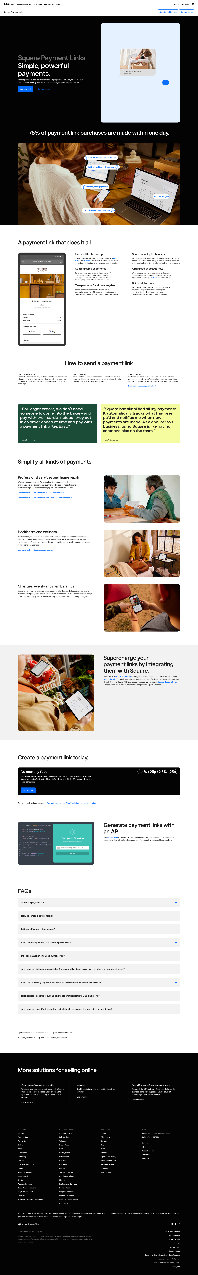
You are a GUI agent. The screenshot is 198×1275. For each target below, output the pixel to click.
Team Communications (27, 1188)
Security (176, 1243)
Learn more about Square (35, 550)
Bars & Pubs (64, 1145)
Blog (102, 1145)
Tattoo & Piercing (66, 1172)
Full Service (64, 1137)
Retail (61, 1149)
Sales (103, 1149)
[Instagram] (179, 1224)
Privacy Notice (174, 1239)
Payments (22, 1141)
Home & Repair (65, 1188)
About (144, 1147)
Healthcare (63, 1203)
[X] (172, 1224)
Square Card (23, 1176)
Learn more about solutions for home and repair (44, 498)
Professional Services (68, 1184)
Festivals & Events (66, 1196)
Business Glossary (108, 1164)
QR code (86, 261)
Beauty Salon (64, 1153)
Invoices (21, 1149)
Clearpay (153, 277)
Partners (145, 1159)
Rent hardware (107, 1172)
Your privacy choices (172, 1231)
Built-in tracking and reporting (101, 167)
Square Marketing (123, 676)
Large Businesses (66, 1192)
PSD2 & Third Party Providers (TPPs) (165, 1263)
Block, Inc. (176, 1267)
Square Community (108, 1157)
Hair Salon (63, 1160)
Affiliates (146, 1155)
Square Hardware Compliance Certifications (162, 1255)
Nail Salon (63, 1164)
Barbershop (64, 1157)
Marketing (22, 1157)
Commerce (22, 1133)
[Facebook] (175, 1224)
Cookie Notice (174, 1251)
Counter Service (65, 1133)
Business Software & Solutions (30, 1200)
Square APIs (112, 837)
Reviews (104, 1141)
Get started (25, 89)
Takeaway (63, 1141)
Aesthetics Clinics (66, 1176)
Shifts (20, 1180)
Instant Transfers (25, 1172)
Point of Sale (23, 1137)
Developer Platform (108, 1160)
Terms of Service (173, 1235)
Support (104, 1153)
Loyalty (20, 1160)
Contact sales (43, 89)
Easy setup (159, 196)
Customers (22, 1153)
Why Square (105, 1137)
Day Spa (62, 1168)
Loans (20, 1168)
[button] (167, 196)
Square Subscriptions (167, 682)
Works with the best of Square (103, 158)
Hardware (22, 1196)
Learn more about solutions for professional (41, 493)
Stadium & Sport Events (68, 1200)
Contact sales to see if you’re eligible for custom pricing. (71, 803)
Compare (104, 1168)
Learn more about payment (141, 386)
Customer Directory (26, 1164)
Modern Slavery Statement (169, 1259)
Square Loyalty (110, 679)
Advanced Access (25, 1184)
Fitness (62, 1180)
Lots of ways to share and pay (97, 210)
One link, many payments (97, 187)
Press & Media (148, 1151)
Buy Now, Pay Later (25, 1192)
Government (175, 1247)
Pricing (103, 1133)
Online (20, 1145)
